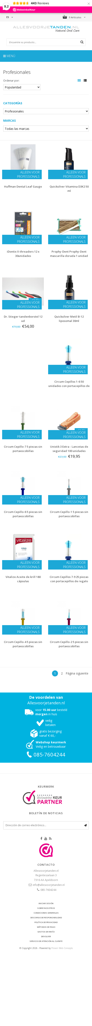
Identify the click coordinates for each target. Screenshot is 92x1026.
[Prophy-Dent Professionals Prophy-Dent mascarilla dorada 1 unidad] (69, 226)
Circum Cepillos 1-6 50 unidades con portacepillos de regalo (69, 386)
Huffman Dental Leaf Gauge (23, 186)
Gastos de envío (46, 931)
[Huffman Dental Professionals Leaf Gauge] (23, 161)
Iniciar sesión (46, 903)
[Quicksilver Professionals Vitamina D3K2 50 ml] (69, 161)
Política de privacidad (46, 922)
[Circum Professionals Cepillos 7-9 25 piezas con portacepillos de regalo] (69, 551)
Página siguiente (77, 673)
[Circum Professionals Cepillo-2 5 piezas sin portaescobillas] (69, 616)
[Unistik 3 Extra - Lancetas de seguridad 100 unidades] (69, 421)
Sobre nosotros (46, 908)
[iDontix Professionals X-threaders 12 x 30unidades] (23, 226)
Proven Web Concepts (62, 948)
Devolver (46, 936)
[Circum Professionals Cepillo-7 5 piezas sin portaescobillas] (23, 421)
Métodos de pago (46, 927)
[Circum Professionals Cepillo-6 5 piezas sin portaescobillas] (23, 486)
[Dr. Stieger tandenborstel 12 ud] (23, 291)
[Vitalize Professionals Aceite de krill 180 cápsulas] (23, 551)
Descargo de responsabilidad (46, 917)
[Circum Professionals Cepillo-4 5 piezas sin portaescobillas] (23, 616)
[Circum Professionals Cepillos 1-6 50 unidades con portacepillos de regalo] (69, 356)
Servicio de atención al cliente (46, 941)
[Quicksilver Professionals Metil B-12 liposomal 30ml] (69, 291)
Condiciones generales (46, 912)
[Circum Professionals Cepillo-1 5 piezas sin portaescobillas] (69, 486)
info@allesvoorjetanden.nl (49, 885)
